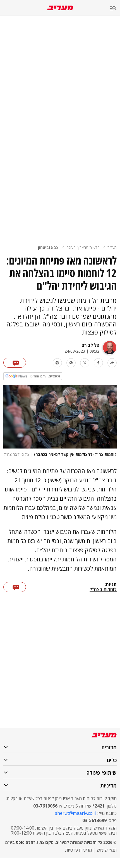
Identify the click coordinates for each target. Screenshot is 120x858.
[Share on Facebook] (98, 362)
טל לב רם (90, 345)
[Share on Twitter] (84, 362)
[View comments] (14, 363)
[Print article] (57, 362)
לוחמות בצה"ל (103, 589)
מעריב (112, 247)
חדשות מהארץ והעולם (83, 247)
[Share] (112, 362)
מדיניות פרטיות (78, 850)
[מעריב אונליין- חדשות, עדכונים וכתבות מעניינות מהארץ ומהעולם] (60, 8)
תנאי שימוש (107, 850)
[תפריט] (115, 8)
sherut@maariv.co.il (75, 813)
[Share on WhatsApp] (71, 362)
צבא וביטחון (48, 247)
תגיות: (111, 584)
